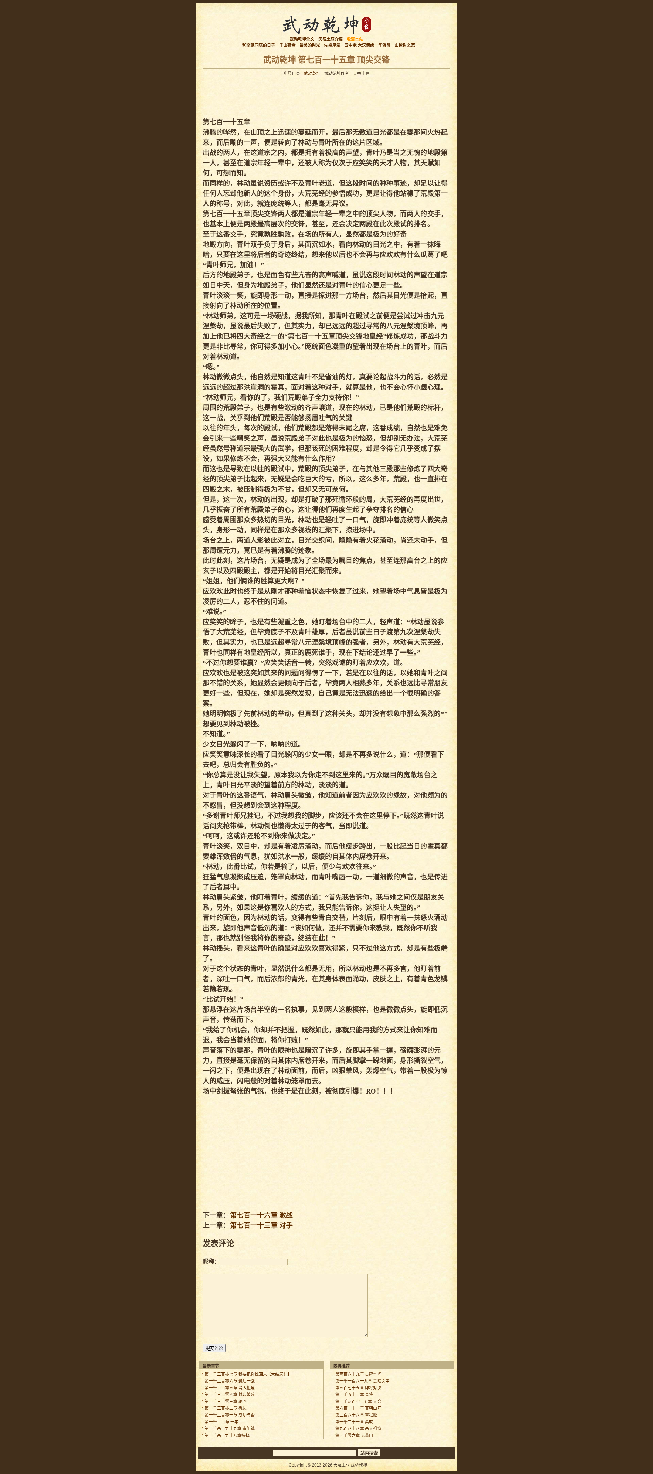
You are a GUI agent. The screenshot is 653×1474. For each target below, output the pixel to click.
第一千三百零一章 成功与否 (230, 1415)
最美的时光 (310, 45)
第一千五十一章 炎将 (354, 1394)
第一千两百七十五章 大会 (358, 1401)
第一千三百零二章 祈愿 (226, 1408)
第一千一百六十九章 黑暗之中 (362, 1381)
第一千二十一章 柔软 (354, 1422)
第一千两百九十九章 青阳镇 (230, 1428)
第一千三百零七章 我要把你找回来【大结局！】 (248, 1374)
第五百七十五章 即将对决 (358, 1388)
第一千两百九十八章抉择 (227, 1435)
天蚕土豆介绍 (330, 39)
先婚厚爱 (332, 45)
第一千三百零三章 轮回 (226, 1401)
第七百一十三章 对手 (261, 1225)
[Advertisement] (326, 95)
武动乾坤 (312, 73)
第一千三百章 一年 (221, 1422)
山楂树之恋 (405, 45)
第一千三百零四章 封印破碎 (230, 1394)
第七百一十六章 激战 (261, 1215)
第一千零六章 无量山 (354, 1435)
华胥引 (384, 45)
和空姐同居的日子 (258, 45)
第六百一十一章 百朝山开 (358, 1408)
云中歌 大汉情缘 (359, 45)
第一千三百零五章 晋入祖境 (230, 1388)
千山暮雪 (287, 45)
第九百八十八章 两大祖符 (358, 1428)
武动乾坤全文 (302, 39)
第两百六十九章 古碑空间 (358, 1374)
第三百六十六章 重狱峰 (356, 1415)
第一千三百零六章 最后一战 (230, 1381)
